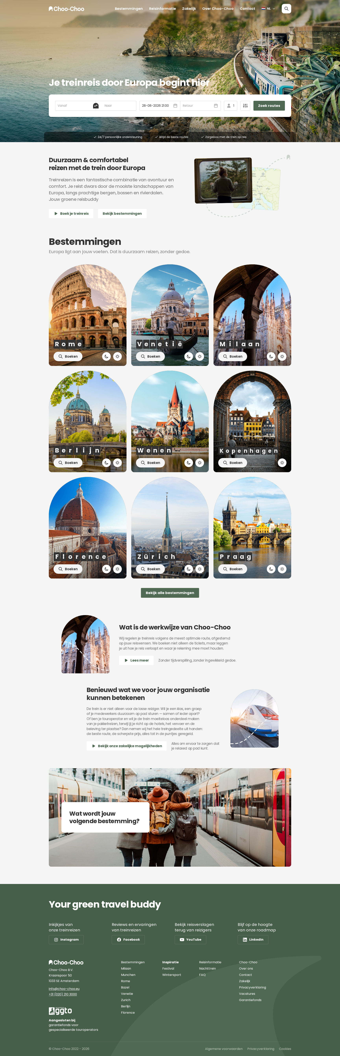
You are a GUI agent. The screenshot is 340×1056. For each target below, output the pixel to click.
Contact (247, 8)
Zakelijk (189, 8)
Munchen (128, 975)
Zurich (125, 1000)
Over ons (246, 968)
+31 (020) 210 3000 (63, 994)
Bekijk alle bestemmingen (170, 592)
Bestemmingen (129, 8)
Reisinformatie (162, 8)
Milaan (126, 968)
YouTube (193, 939)
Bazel (125, 987)
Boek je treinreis (74, 213)
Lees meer (139, 660)
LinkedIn (256, 939)
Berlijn (125, 1006)
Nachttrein (207, 968)
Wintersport (171, 975)
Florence (128, 1012)
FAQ (202, 975)
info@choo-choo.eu (64, 989)
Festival (168, 968)
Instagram (69, 939)
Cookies (285, 1049)
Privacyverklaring (252, 987)
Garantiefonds (250, 1000)
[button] (160, 106)
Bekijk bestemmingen (122, 213)
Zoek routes (269, 105)
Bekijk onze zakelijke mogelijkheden (130, 745)
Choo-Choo (248, 962)
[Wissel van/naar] (96, 105)
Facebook (131, 939)
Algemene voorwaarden (224, 1049)
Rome (125, 981)
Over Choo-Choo (218, 8)
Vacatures (247, 993)
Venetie (127, 993)
